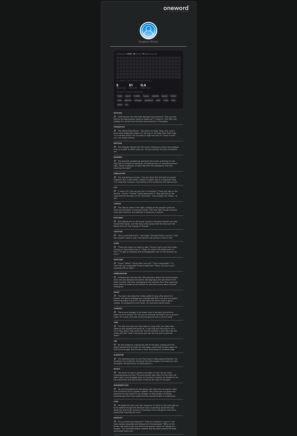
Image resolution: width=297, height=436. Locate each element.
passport (118, 418)
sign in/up (184, 11)
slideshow (119, 355)
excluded (118, 218)
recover (118, 113)
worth (117, 369)
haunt (117, 292)
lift (115, 187)
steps (116, 243)
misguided (118, 260)
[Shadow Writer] (148, 30)
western (118, 143)
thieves (117, 204)
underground (120, 273)
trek (116, 322)
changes (118, 308)
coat (116, 401)
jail (115, 341)
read (172, 11)
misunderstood (121, 385)
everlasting (120, 173)
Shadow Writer (148, 41)
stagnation (119, 127)
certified (118, 232)
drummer (118, 157)
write (177, 11)
